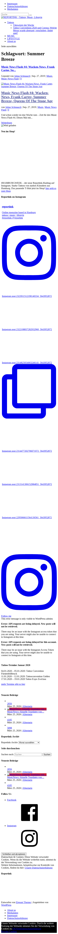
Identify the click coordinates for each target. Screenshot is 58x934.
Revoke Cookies (9, 931)
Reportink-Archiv (9, 742)
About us (11, 41)
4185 (9, 720)
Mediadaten (12, 9)
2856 (9, 703)
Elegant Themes (23, 902)
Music (49, 76)
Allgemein (27, 706)
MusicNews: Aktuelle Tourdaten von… (25, 711)
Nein (18, 928)
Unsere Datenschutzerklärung (38, 867)
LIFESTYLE (13, 38)
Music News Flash (10, 78)
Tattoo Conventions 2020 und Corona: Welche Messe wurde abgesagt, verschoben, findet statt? (35, 30)
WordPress (6, 905)
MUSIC (11, 36)
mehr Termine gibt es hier (13, 684)
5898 (9, 728)
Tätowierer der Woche (23, 25)
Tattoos (10, 22)
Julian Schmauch (22, 76)
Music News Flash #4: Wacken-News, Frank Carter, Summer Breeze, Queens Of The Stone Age (27, 97)
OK (14, 928)
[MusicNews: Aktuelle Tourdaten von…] (27, 709)
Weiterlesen (6, 122)
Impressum (12, 3)
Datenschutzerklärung (17, 6)
